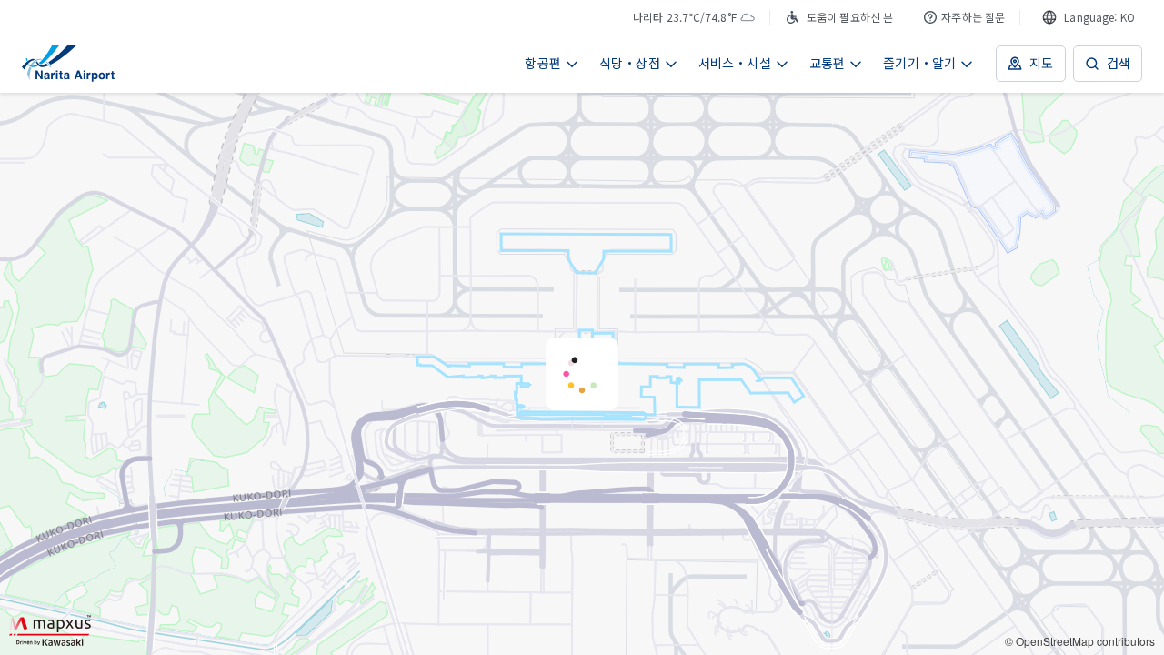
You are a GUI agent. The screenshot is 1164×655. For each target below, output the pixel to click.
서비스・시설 (734, 63)
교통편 (827, 63)
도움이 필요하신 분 (850, 17)
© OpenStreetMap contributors (1080, 641)
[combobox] (1088, 17)
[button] (582, 374)
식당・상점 (629, 63)
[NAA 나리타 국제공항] (68, 63)
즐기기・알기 (919, 63)
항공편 (543, 63)
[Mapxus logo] (50, 630)
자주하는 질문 (973, 17)
